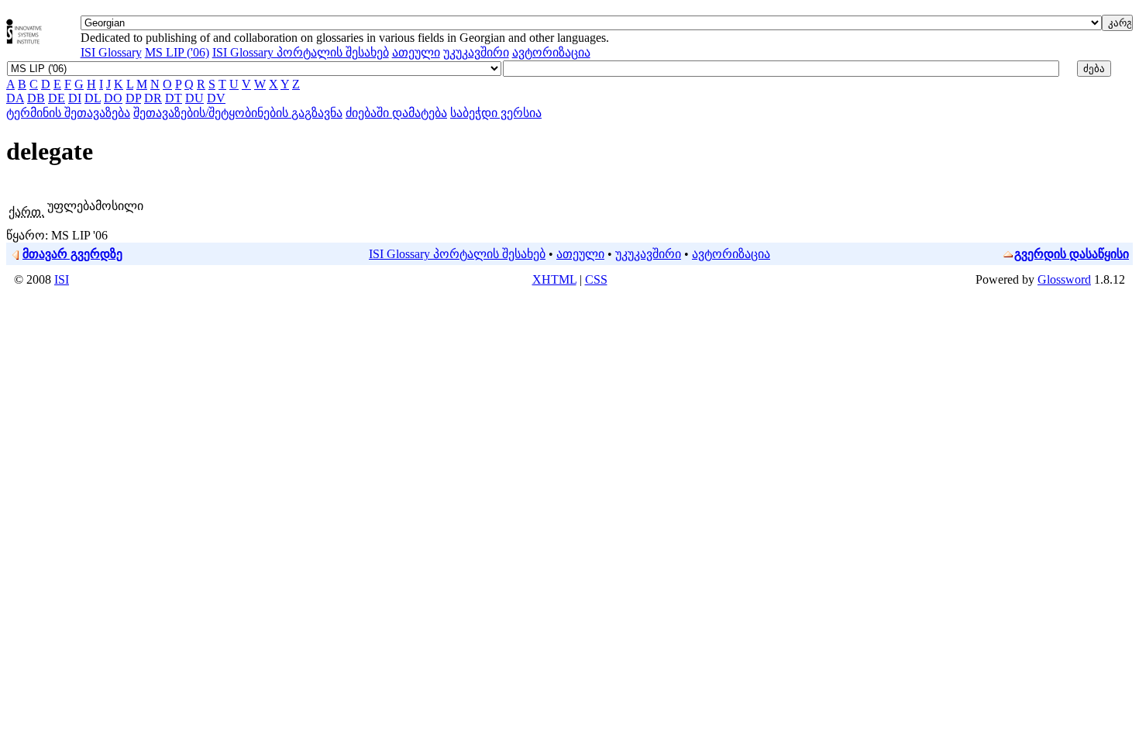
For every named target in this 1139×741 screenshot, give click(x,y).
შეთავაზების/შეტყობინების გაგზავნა (237, 112)
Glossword (1064, 279)
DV (216, 98)
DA (15, 98)
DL (92, 98)
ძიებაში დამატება (396, 112)
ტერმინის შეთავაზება (68, 112)
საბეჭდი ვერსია (496, 112)
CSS (596, 279)
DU (194, 98)
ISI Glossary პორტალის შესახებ (300, 52)
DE (56, 98)
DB (36, 98)
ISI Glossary (111, 52)
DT (173, 98)
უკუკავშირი (476, 52)
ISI (61, 279)
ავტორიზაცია (551, 52)
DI (74, 98)
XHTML (554, 279)
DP (133, 98)
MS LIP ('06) (177, 52)
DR (153, 98)
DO (113, 98)
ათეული (416, 52)
